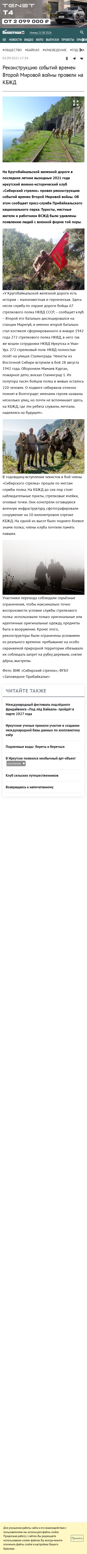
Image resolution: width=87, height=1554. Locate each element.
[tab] (15, 40)
